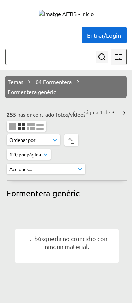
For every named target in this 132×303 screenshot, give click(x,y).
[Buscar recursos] (102, 57)
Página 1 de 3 (99, 112)
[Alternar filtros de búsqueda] (118, 57)
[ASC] (71, 140)
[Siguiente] (123, 112)
